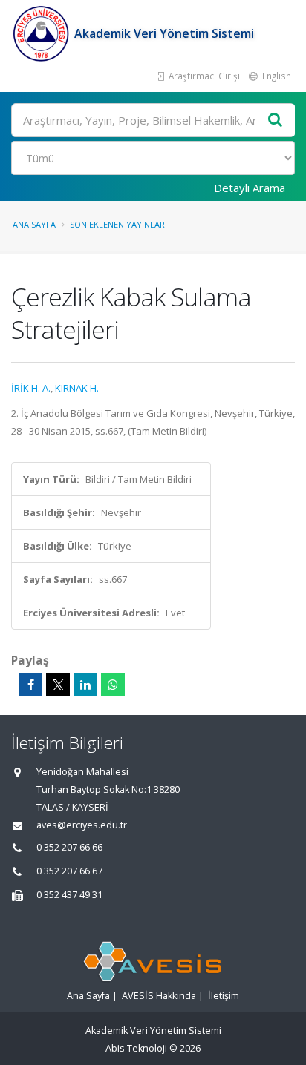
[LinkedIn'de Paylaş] (85, 684)
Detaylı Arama (249, 187)
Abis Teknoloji (136, 1048)
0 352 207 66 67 (69, 871)
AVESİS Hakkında (159, 995)
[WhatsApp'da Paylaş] (113, 684)
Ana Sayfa (34, 224)
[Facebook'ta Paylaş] (30, 684)
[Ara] (275, 120)
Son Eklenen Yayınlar (117, 224)
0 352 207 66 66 (69, 847)
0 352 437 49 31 (69, 894)
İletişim (223, 995)
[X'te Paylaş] (58, 684)
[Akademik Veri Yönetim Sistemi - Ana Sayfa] (42, 33)
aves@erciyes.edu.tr (81, 825)
